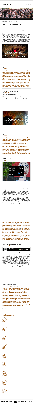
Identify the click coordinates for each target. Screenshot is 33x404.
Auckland (23, 229)
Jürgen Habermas (17, 300)
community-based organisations (6, 71)
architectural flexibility (23, 76)
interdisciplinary (21, 73)
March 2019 (4, 349)
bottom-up (28, 229)
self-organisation (25, 151)
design (18, 71)
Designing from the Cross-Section (7, 312)
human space (14, 73)
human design (24, 139)
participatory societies (5, 291)
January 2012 (4, 388)
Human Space (6, 4)
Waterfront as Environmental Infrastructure (8, 315)
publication (13, 226)
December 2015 (4, 374)
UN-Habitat (3, 75)
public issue (22, 292)
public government (21, 83)
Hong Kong (12, 233)
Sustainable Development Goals (17, 85)
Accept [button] (15, 402)
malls (16, 290)
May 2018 (3, 355)
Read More (18, 402)
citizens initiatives (22, 77)
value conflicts (21, 305)
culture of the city (8, 79)
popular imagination (23, 291)
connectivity (4, 79)
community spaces (13, 78)
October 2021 (4, 326)
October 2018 (4, 352)
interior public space (12, 82)
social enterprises (17, 304)
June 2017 (3, 361)
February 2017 (4, 365)
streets (11, 227)
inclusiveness (25, 81)
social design (12, 84)
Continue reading (5, 68)
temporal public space (15, 227)
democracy (11, 79)
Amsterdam (22, 295)
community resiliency (7, 78)
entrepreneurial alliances (22, 80)
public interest (19, 292)
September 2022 (4, 319)
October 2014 (4, 380)
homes (10, 233)
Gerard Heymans (25, 299)
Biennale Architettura (14, 70)
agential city (12, 76)
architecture (9, 70)
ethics (17, 223)
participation (24, 301)
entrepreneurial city (27, 80)
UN (8, 239)
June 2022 (3, 321)
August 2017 (4, 360)
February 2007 (4, 393)
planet (18, 83)
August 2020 (4, 336)
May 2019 (3, 347)
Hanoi (6, 233)
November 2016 (4, 366)
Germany (26, 232)
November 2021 (4, 325)
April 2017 (3, 363)
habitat (21, 72)
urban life (18, 86)
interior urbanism (18, 82)
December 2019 (4, 342)
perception (11, 291)
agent (10, 286)
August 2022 (4, 320)
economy (3, 223)
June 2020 (3, 338)
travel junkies (10, 305)
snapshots (9, 304)
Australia (26, 229)
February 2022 (4, 323)
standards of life (25, 74)
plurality (15, 225)
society (26, 237)
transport (26, 227)
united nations (7, 75)
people (14, 83)
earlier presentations (8, 30)
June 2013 (3, 387)
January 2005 (4, 397)
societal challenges (26, 84)
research (16, 151)
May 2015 (3, 378)
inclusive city (22, 81)
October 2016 (4, 367)
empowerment (7, 80)
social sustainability (11, 74)
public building (28, 225)
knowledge (14, 290)
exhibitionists (12, 299)
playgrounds (6, 302)
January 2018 (4, 357)
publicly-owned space (22, 293)
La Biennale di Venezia (27, 73)
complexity (6, 288)
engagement (7, 72)
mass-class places (12, 301)
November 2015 (4, 375)
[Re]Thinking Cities (7, 159)
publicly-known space (16, 293)
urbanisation (27, 86)
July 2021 (3, 329)
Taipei (11, 238)
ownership (26, 290)
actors (10, 76)
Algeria (15, 229)
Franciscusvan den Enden (19, 299)
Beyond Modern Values (5, 313)
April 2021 (3, 331)
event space (8, 299)
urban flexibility (10, 86)
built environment (19, 70)
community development (14, 145)
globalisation (26, 223)
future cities (18, 72)
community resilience (26, 145)
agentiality (15, 76)
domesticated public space (20, 222)
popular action (14, 302)
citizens (24, 70)
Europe (10, 72)
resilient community (20, 151)
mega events (16, 301)
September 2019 (4, 344)
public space (4, 151)
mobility (23, 224)
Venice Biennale (24, 75)
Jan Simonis (12, 300)
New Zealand (26, 234)
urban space (18, 75)
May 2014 (3, 382)
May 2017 (3, 362)
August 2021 (4, 328)
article (27, 220)
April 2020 (3, 340)
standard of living (20, 74)
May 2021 (3, 330)
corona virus (7, 222)
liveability (5, 83)
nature (12, 83)
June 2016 (3, 370)
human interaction (10, 73)
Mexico (16, 234)
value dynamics (24, 294)
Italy (23, 73)
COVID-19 (13, 222)
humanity (17, 73)
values (14, 228)
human (15, 233)
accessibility (6, 220)
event (16, 72)
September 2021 (4, 327)
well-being (17, 228)
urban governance (15, 75)
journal (10, 224)
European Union (13, 72)
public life (25, 83)
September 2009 (4, 390)
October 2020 (4, 334)
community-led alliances (14, 71)
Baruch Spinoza (14, 296)
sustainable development (26, 141)
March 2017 (4, 364)
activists (9, 220)
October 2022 (4, 318)
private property (27, 302)
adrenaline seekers (8, 295)
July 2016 (3, 369)
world (19, 228)
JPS (11, 224)
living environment (9, 83)
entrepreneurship (4, 299)
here (9, 218)
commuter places (21, 297)
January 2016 (4, 373)
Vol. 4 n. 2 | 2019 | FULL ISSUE (11, 280)
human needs (12, 81)
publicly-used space (17, 226)
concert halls (25, 297)
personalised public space (7, 225)
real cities (14, 151)
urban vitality (24, 86)
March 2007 (4, 392)
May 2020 (3, 339)
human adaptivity (26, 72)
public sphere (7, 151)
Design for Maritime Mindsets (6, 314)
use (17, 294)
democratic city (15, 79)
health (23, 72)
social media (25, 304)
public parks (24, 303)
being (23, 286)
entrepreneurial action (15, 80)
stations (28, 304)
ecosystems (28, 71)
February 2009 (4, 391)
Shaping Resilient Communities (10, 91)
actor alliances (7, 76)
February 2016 (4, 372)
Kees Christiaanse (24, 300)
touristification (7, 305)
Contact (9, 18)
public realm (27, 83)
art (19, 229)
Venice (21, 75)
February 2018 (4, 356)
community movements (20, 145)
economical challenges (26, 222)
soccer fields (12, 304)
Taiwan (13, 238)
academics (3, 76)
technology (28, 74)
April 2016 (3, 371)
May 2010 (3, 389)
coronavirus (10, 222)
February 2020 (4, 341)
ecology (25, 71)
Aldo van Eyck (19, 295)
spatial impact (16, 74)
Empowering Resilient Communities (11, 24)
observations (25, 224)
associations (5, 296)
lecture (3, 83)
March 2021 (4, 332)
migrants (20, 224)
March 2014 (4, 383)
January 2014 (4, 384)
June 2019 (3, 346)
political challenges (19, 225)
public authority (6, 292)
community (9, 145)
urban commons (14, 305)
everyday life (4, 148)
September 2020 (4, 335)
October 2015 (4, 376)
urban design (10, 75)
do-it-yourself (21, 288)
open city (23, 290)
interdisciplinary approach (5, 224)
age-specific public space (14, 220)
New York (23, 234)
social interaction (7, 74)
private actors (23, 302)
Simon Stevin (6, 304)
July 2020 (3, 337)
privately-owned (4, 303)
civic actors (26, 77)
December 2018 (4, 351)
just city (22, 82)
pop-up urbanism (10, 302)
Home (3, 18)
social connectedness (7, 84)
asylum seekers (10, 296)
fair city (17, 289)
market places (8, 301)
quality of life (11, 151)
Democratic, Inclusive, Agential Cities (12, 244)
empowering (4, 72)
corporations (28, 297)
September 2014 (4, 381)
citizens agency (18, 77)
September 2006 (4, 394)
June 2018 (3, 354)
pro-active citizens (24, 225)
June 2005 (3, 396)
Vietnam (28, 239)
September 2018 (4, 353)
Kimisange (9, 234)
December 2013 (4, 385)
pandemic (28, 224)
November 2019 (4, 343)
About (6, 18)
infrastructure (4, 82)
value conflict (20, 294)
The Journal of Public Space (21, 227)
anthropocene (6, 70)
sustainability (14, 153)
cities (22, 70)
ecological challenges (21, 71)
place (16, 83)
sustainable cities (19, 153)
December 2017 (4, 358)
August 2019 (4, 345)
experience (14, 289)
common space (6, 145)
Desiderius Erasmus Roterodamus (14, 298)
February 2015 (4, 379)
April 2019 (3, 348)
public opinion (26, 292)
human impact (6, 73)
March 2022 (4, 322)
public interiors (17, 303)
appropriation (24, 220)
